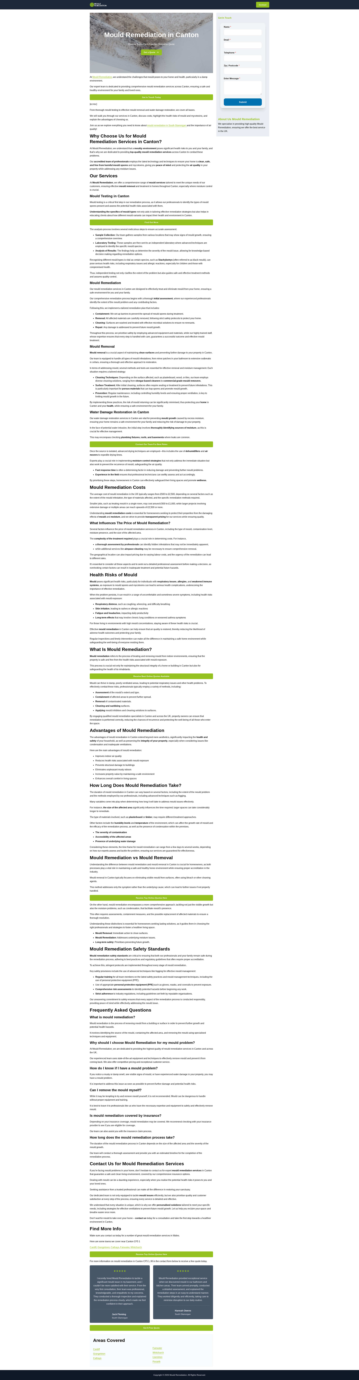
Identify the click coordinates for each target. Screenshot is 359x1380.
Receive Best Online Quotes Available (151, 676)
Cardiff (93, 1247)
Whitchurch (136, 1247)
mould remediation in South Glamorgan (167, 125)
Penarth (156, 1361)
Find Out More (151, 222)
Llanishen (157, 1357)
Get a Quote (149, 52)
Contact (262, 5)
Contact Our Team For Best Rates (151, 444)
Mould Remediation (102, 77)
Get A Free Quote (151, 1328)
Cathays (115, 1247)
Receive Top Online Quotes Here (151, 898)
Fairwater (124, 1247)
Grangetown (103, 1247)
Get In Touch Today (151, 97)
